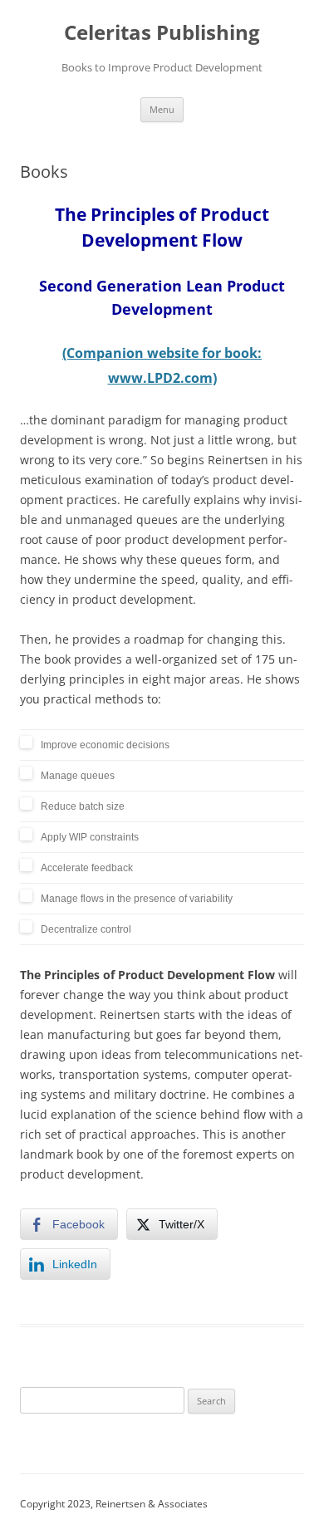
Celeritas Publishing (162, 33)
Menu (162, 109)
